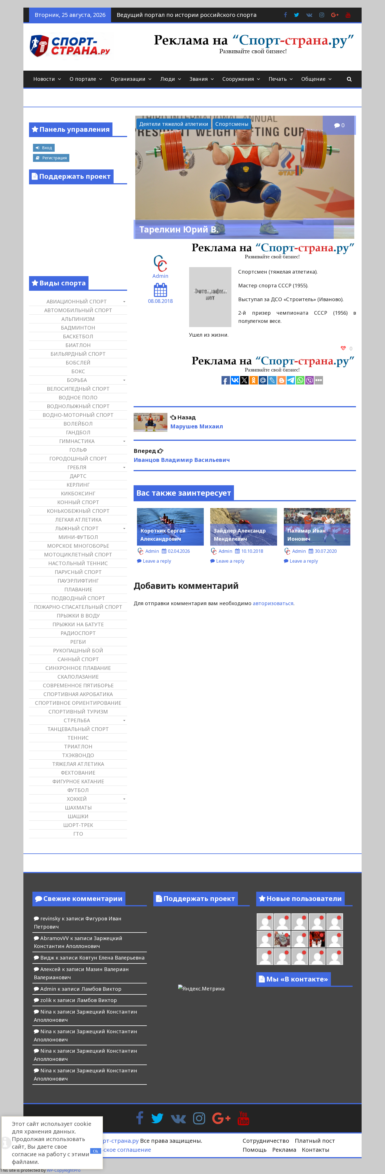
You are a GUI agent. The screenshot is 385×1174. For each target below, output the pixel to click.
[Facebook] (140, 1117)
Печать (278, 78)
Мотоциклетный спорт (78, 554)
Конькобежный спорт (78, 510)
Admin (160, 275)
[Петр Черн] (282, 921)
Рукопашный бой (78, 650)
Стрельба (77, 720)
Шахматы (78, 807)
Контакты (315, 1149)
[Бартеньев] (334, 939)
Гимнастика (76, 441)
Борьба (77, 380)
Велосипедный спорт (78, 388)
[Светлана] (334, 921)
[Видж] (317, 956)
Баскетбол (78, 336)
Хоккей (77, 798)
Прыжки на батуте (78, 624)
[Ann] (299, 921)
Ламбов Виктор (101, 988)
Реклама (284, 1149)
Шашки (78, 816)
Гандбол (78, 432)
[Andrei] (265, 956)
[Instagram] (199, 1117)
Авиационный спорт (77, 301)
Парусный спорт (78, 572)
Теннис (78, 737)
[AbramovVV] (299, 956)
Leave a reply (157, 561)
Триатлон (78, 746)
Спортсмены (231, 123)
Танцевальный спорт (78, 729)
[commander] (265, 939)
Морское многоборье (78, 545)
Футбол (78, 790)
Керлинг (78, 484)
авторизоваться (273, 603)
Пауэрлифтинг (78, 580)
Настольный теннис (78, 563)
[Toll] (265, 921)
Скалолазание (78, 676)
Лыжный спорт (77, 528)
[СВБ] (282, 956)
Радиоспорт (78, 633)
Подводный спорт (78, 598)
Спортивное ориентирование (78, 702)
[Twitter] (157, 1117)
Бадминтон (78, 327)
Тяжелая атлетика (78, 764)
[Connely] (317, 921)
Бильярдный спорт (78, 353)
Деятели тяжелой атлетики (173, 123)
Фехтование (78, 772)
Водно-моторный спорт (78, 415)
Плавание (78, 589)
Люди (167, 78)
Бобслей (78, 362)
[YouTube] (243, 1117)
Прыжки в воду (78, 615)
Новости (44, 78)
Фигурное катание (78, 781)
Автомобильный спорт (78, 310)
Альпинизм (78, 319)
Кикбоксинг (78, 493)
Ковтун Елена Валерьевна (112, 957)
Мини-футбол (78, 537)
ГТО (78, 833)
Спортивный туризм (78, 711)
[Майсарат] (317, 939)
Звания (199, 78)
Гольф (78, 449)
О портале (83, 78)
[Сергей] (334, 956)
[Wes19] (282, 939)
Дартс (78, 476)
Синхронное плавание (78, 668)
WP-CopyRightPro (64, 1170)
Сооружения (238, 78)
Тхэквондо (78, 755)
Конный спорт (78, 502)
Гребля (76, 467)
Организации (128, 78)
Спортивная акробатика (78, 694)
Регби (78, 641)
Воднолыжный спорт (78, 406)
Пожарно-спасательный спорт (78, 606)
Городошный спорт (78, 458)
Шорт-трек (78, 825)
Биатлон (78, 345)
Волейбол (78, 423)
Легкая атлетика (78, 519)
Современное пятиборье (78, 685)
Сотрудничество (266, 1140)
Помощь (255, 1149)
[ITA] (299, 939)
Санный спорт (78, 659)
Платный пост (315, 1140)
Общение (313, 78)
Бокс (78, 371)
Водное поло (78, 397)
